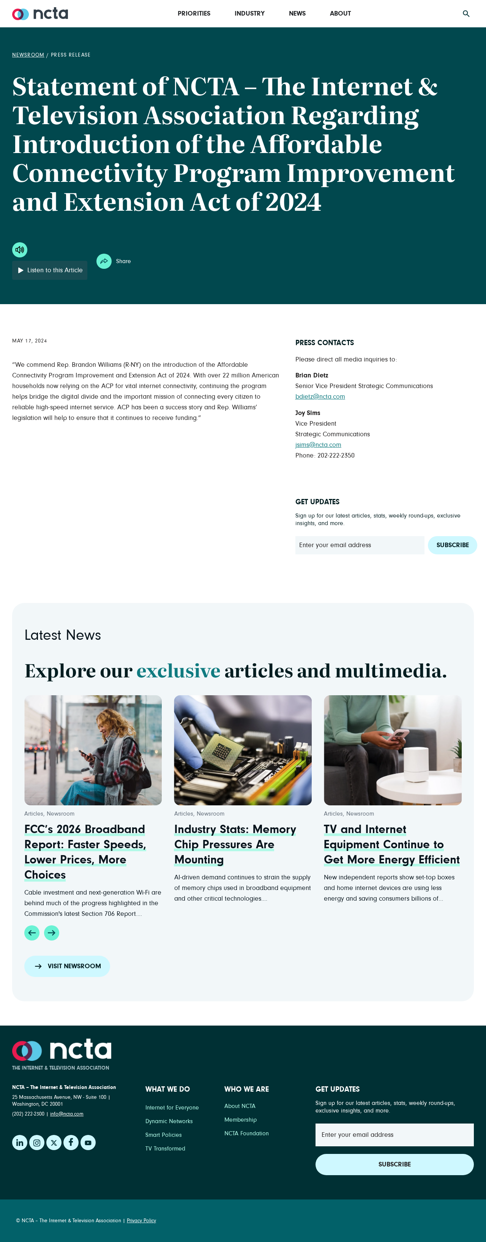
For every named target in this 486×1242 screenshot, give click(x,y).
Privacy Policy (141, 1220)
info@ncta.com (67, 1114)
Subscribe (453, 545)
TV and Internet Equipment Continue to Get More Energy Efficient (392, 845)
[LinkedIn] (19, 1142)
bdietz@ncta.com (320, 396)
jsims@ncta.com (318, 445)
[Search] (466, 13)
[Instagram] (36, 1142)
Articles (33, 814)
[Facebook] (71, 1142)
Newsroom (28, 55)
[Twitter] (54, 1142)
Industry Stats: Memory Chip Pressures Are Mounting (235, 845)
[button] (31, 933)
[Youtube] (88, 1142)
